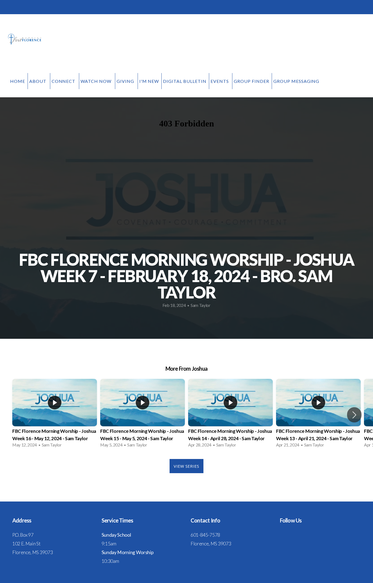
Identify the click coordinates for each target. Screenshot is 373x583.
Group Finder (251, 81)
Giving (126, 81)
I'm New (149, 81)
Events (220, 81)
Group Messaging (296, 81)
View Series (186, 466)
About (38, 81)
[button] (354, 415)
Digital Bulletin (184, 81)
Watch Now (97, 81)
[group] (54, 415)
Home (17, 81)
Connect (64, 81)
